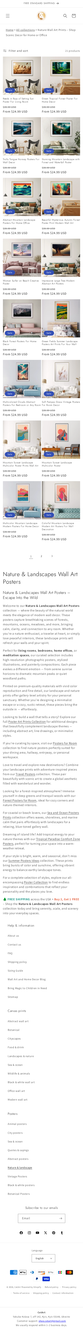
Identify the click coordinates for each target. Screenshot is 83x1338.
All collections (25, 30)
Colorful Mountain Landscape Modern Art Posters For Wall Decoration (58, 526)
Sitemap (13, 997)
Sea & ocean (15, 1065)
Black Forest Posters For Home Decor (19, 343)
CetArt (17, 1287)
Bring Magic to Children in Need (27, 988)
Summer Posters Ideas (23, 861)
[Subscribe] (61, 1218)
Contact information (63, 1293)
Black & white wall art (21, 1082)
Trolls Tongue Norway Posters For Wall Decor (21, 161)
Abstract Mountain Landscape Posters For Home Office (19, 222)
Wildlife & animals (19, 1073)
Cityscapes (14, 1038)
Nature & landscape (20, 1167)
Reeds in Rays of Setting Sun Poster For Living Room (18, 100)
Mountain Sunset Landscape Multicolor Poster (57, 464)
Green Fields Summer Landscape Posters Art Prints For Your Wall (59, 343)
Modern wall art (18, 1099)
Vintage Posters (17, 1176)
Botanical (13, 1030)
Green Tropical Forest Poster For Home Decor (60, 100)
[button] (7, 16)
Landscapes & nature (21, 1056)
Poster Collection (36, 882)
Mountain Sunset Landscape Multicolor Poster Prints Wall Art (20, 464)
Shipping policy (17, 962)
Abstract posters (18, 1159)
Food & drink (16, 1047)
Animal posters (17, 1124)
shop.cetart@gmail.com (52, 1321)
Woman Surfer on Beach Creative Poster (21, 282)
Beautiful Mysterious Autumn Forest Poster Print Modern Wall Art (61, 222)
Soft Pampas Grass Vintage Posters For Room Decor (61, 404)
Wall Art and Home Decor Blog (27, 979)
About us (13, 935)
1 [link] (31, 556)
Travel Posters (25, 774)
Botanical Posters (19, 1194)
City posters (15, 1133)
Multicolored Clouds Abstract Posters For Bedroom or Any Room (22, 404)
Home (9, 30)
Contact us (14, 944)
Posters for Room (65, 743)
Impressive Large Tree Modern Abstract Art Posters (58, 282)
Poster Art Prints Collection (27, 722)
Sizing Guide (15, 970)
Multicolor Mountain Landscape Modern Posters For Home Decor (21, 525)
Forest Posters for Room (19, 800)
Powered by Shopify (31, 1287)
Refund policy (51, 1287)
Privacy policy (69, 1287)
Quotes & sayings (18, 1150)
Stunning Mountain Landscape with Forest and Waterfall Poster (61, 161)
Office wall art (16, 1091)
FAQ (10, 953)
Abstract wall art (18, 1021)
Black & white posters (21, 1185)
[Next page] (52, 556)
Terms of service (21, 1293)
